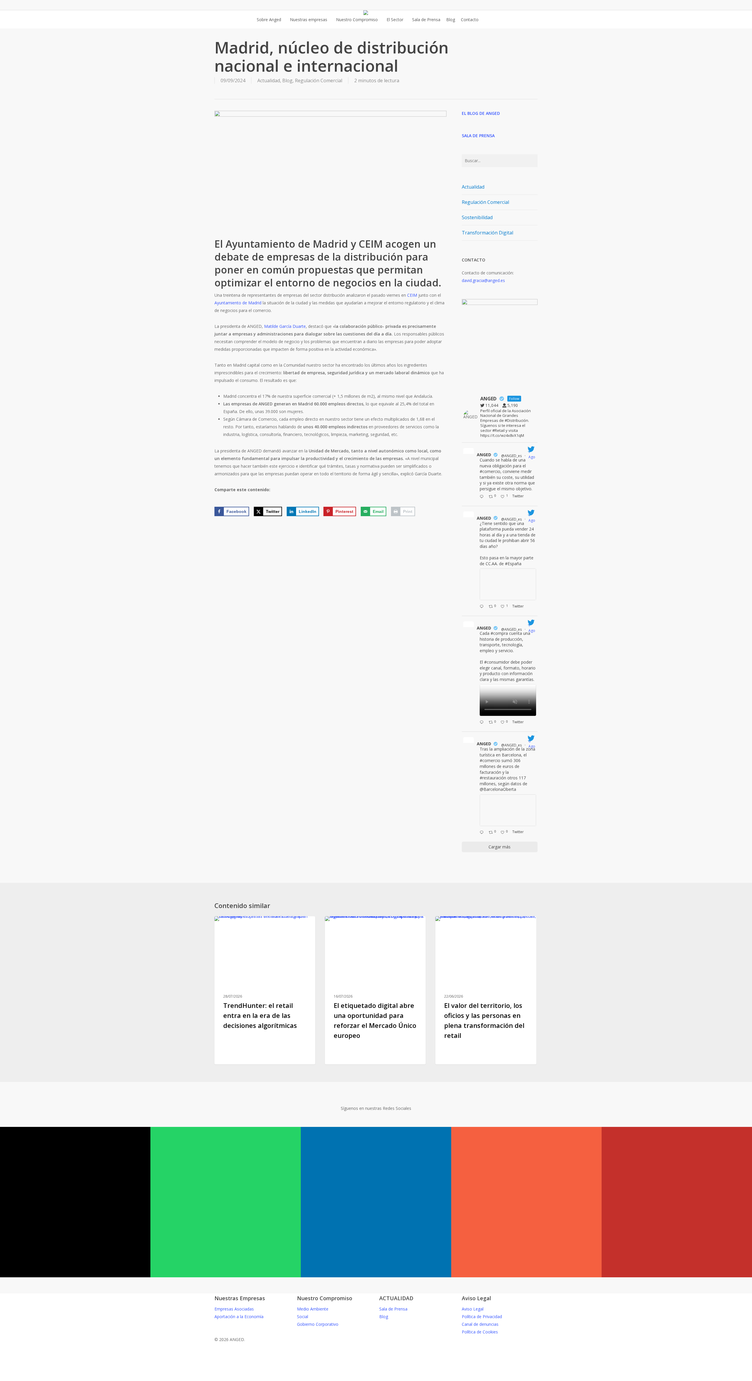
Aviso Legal (473, 1309)
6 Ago (532, 744)
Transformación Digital (487, 232)
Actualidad (268, 80)
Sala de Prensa (393, 1309)
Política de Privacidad (482, 1316)
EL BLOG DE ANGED (481, 113)
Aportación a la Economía (238, 1316)
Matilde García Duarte (285, 326)
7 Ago (532, 454)
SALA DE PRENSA (478, 135)
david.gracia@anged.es (483, 280)
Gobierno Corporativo (317, 1324)
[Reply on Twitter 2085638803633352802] (482, 722)
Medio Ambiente (312, 1309)
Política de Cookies (480, 1332)
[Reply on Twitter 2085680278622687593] (482, 607)
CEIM (412, 295)
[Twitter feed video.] (508, 700)
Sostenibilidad (477, 217)
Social (302, 1316)
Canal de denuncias (480, 1324)
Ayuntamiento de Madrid (237, 303)
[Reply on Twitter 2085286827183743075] (482, 832)
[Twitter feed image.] (508, 584)
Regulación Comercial (318, 80)
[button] (376, 1377)
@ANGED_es (511, 455)
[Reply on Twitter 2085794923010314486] (482, 497)
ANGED (484, 454)
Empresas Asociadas (234, 1309)
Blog (287, 80)
